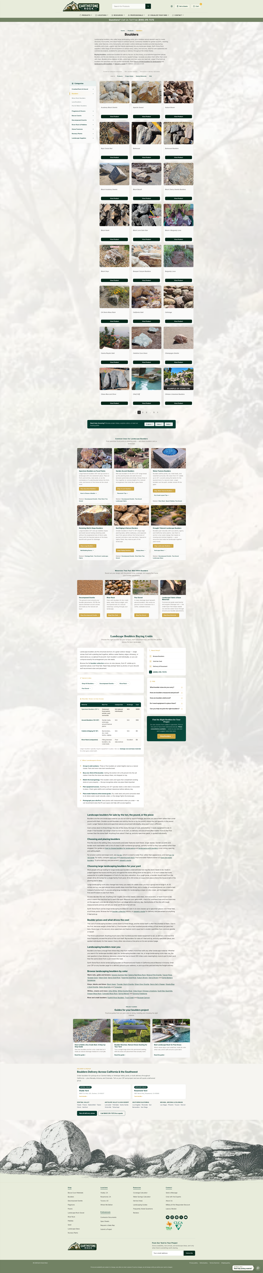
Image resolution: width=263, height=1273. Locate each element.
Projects (148, 424)
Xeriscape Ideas (159, 550)
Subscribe (189, 1253)
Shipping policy (225, 1263)
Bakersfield (92, 1105)
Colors (159, 424)
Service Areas (138, 1201)
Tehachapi (115, 1107)
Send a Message (171, 1193)
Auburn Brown (142, 978)
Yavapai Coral (92, 978)
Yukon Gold (103, 978)
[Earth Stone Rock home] (98, 1246)
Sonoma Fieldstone (140, 994)
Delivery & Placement (160, 666)
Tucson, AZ (104, 1201)
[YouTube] (186, 1217)
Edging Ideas (140, 550)
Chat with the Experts (173, 1197)
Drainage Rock (89, 556)
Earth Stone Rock (43, 1263)
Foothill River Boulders (116, 998)
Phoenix (170, 1105)
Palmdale (116, 1105)
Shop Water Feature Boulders (163, 490)
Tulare (99, 1105)
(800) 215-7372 (160, 672)
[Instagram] (172, 1217)
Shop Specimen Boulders (88, 489)
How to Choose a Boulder (87, 493)
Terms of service (214, 1263)
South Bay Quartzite (164, 991)
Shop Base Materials (170, 615)
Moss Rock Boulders (78, 98)
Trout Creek (129, 998)
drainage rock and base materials (130, 749)
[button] (171, 6)
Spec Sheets (104, 1221)
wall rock (113, 858)
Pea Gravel (138, 499)
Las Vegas (163, 1105)
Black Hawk (111, 984)
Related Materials (141, 76)
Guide (168, 424)
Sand (69, 1225)
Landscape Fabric (121, 501)
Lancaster (108, 1105)
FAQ (150, 76)
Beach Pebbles (170, 501)
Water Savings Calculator (142, 1197)
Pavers (70, 1209)
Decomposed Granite (79, 120)
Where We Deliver (106, 1205)
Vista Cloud (137, 991)
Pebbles (70, 1221)
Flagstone (71, 1205)
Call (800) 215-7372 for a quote (112, 1113)
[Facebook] (168, 1217)
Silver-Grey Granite (142, 984)
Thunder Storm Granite (125, 984)
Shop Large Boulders (86, 546)
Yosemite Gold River (128, 978)
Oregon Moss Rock (94, 994)
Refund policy (204, 1263)
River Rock (101, 499)
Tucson (177, 1105)
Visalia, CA (104, 1193)
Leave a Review (171, 1209)
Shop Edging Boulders (124, 550)
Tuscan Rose (167, 975)
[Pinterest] (177, 1217)
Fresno (84, 1105)
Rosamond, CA (105, 1197)
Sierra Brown (153, 978)
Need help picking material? (243, 1268)
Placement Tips (122, 493)
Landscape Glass (158, 558)
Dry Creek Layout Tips (161, 495)
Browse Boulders (158, 656)
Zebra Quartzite (105, 987)
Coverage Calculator (140, 1193)
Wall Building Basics (86, 550)
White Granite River (125, 991)
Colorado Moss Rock (110, 994)
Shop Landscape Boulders (162, 546)
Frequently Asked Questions (143, 1209)
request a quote (120, 64)
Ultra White (112, 991)
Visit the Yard (157, 661)
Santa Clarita (124, 1105)
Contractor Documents (108, 1217)
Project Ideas (129, 76)
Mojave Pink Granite (154, 975)
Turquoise (118, 987)
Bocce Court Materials (75, 1193)
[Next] (157, 412)
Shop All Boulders (88, 683)
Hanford (85, 1107)
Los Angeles (136, 1105)
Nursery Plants (77, 133)
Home (123, 30)
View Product (114, 116)
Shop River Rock (113, 615)
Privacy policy (193, 1263)
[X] (181, 1217)
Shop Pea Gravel (141, 615)
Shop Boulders (165, 736)
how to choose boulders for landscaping (147, 61)
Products (130, 30)
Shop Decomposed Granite (88, 615)
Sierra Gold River (114, 978)
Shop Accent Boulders (124, 489)
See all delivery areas (87, 1113)
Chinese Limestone (149, 991)
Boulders (75, 93)
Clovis (79, 1107)
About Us (169, 1201)
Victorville (108, 1107)
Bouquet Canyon (143, 998)
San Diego (144, 1107)
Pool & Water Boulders (79, 106)
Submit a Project (106, 1229)
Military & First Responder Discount (178, 1205)
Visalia (79, 1105)
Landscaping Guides (140, 1205)
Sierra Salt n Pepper (157, 984)
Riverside (145, 1105)
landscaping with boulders (103, 64)
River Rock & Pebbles (79, 124)
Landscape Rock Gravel (76, 1213)
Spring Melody (123, 994)
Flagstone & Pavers (78, 111)
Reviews (136, 1213)
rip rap (119, 855)
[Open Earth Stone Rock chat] (258, 1268)
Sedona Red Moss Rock (137, 975)
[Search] (148, 6)
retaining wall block (127, 858)
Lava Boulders (76, 102)
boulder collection (97, 663)
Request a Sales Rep (107, 1225)
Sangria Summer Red (119, 975)
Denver (183, 1105)
